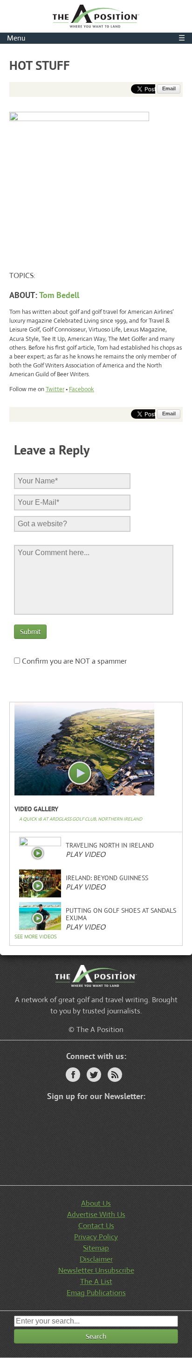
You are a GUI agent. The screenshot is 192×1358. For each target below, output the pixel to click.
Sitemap (96, 1248)
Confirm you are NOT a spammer (73, 661)
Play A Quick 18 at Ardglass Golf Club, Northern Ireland (80, 773)
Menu (96, 38)
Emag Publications (96, 1292)
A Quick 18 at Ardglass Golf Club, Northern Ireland (80, 819)
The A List (96, 1281)
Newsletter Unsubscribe (96, 1270)
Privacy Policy (96, 1237)
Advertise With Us (96, 1214)
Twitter (55, 389)
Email (169, 88)
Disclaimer (96, 1259)
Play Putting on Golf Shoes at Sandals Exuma (38, 918)
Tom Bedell (59, 295)
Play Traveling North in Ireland (38, 853)
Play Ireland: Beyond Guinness (38, 886)
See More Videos (35, 936)
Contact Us (96, 1225)
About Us (96, 1203)
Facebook (81, 389)
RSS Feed (115, 1074)
